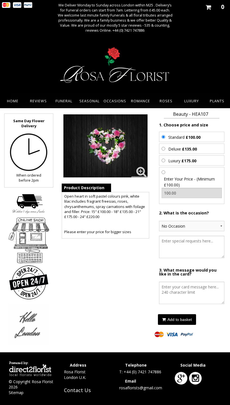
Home (13, 100)
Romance (140, 100)
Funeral (64, 100)
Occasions (115, 100)
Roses (166, 100)
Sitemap (16, 392)
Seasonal (89, 100)
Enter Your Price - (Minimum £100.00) (189, 182)
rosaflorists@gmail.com (140, 387)
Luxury (191, 100)
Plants (217, 100)
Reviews (38, 100)
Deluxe (182, 149)
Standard (184, 137)
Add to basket (179, 319)
